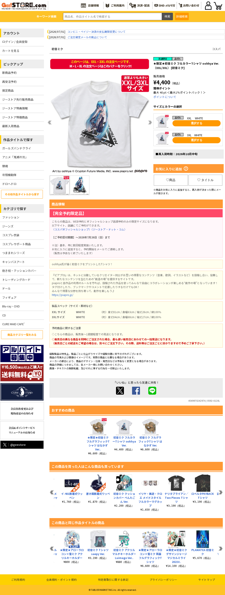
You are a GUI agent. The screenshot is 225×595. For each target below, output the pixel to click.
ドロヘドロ (9, 184)
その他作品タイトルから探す (22, 194)
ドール (6, 288)
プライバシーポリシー (163, 579)
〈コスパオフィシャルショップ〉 (71, 229)
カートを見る (10, 51)
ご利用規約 (18, 579)
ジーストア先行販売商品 (17, 99)
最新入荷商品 (10, 126)
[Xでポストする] (120, 393)
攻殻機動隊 (9, 175)
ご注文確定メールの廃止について (87, 37)
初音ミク (57, 49)
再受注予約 (9, 82)
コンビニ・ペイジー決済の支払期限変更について (96, 31)
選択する (196, 123)
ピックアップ (13, 64)
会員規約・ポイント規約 (61, 579)
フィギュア (9, 297)
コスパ (216, 49)
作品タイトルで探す (18, 139)
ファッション (10, 217)
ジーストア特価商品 (15, 117)
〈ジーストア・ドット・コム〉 (109, 229)
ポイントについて (164, 97)
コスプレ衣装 (10, 235)
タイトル (207, 180)
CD (4, 315)
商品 (172, 180)
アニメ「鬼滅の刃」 (15, 157)
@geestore (18, 445)
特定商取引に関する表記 (113, 579)
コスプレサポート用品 (16, 244)
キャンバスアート (13, 262)
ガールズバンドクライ (16, 148)
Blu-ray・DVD (11, 306)
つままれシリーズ (13, 253)
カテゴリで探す (14, 208)
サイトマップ (206, 579)
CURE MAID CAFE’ (13, 324)
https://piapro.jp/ (62, 295)
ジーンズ (7, 226)
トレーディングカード (16, 280)
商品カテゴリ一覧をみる (21, 334)
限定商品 (8, 90)
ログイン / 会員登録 (14, 42)
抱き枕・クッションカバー (19, 270)
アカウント (11, 33)
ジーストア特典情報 (15, 108)
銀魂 (5, 166)
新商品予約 (9, 73)
